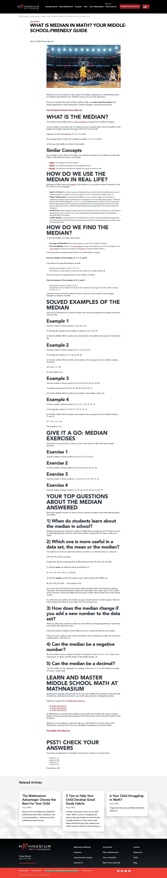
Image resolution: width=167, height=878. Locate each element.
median (73, 184)
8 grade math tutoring (58, 710)
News (44, 16)
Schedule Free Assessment (130, 6)
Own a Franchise (109, 858)
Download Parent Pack (27, 863)
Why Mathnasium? (66, 7)
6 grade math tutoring (58, 706)
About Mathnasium (110, 852)
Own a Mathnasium (96, 7)
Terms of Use (87, 871)
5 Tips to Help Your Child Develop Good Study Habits (80, 800)
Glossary (35, 22)
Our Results (107, 847)
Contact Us (78, 863)
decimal (70, 668)
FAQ (85, 7)
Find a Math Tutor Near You (58, 731)
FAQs (135, 858)
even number (54, 249)
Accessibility (23, 871)
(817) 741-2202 (25, 859)
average (82, 249)
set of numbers (81, 122)
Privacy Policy (36, 871)
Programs (78, 7)
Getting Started (51, 7)
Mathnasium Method (82, 847)
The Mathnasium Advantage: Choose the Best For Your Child (39, 800)
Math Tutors (111, 863)
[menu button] (145, 7)
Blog (135, 863)
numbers (68, 134)
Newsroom (137, 852)
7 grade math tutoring (58, 708)
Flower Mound (35, 16)
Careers (136, 847)
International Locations (83, 858)
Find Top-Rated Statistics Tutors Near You (64, 110)
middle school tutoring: (76, 701)
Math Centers (24, 16)
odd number (77, 246)
